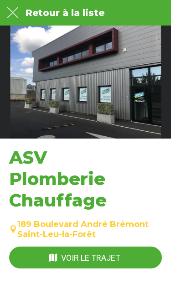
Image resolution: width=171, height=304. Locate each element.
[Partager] (124, 293)
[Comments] (46, 293)
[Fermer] (12, 12)
